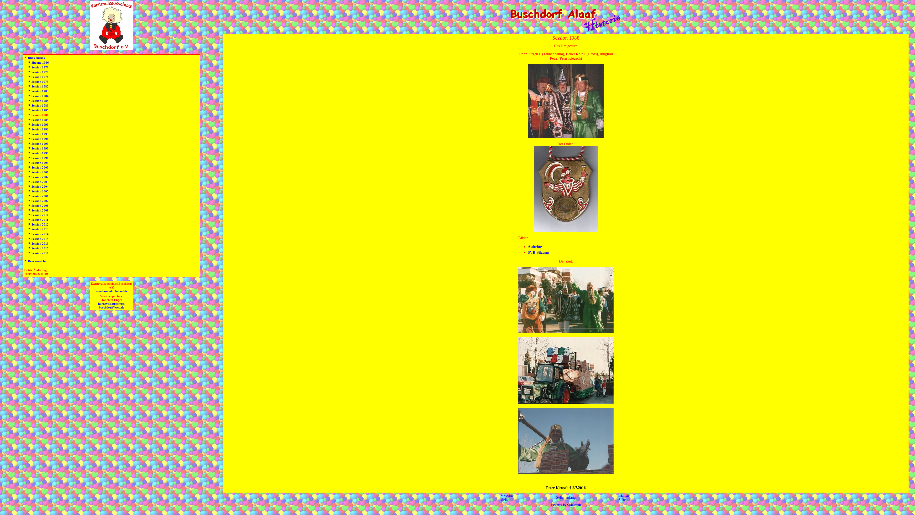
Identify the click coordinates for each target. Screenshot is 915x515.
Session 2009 (40, 210)
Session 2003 (40, 182)
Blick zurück (36, 58)
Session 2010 (40, 215)
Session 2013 (40, 229)
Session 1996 (40, 148)
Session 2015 (40, 239)
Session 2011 (39, 219)
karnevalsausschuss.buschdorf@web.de (111, 305)
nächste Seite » (624, 497)
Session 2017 (40, 248)
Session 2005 (40, 191)
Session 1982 (40, 86)
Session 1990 (40, 124)
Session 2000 (40, 167)
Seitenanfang (566, 497)
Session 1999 (40, 163)
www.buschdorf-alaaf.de (111, 291)
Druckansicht (37, 261)
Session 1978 (40, 77)
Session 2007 (40, 201)
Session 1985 (40, 101)
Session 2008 (40, 205)
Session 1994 (40, 139)
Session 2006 (40, 196)
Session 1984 (40, 96)
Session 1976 (40, 67)
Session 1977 (40, 72)
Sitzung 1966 (40, 62)
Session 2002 (40, 177)
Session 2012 (40, 224)
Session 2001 (40, 172)
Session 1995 (40, 143)
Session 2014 (40, 234)
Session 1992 (40, 129)
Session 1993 (40, 134)
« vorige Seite (507, 497)
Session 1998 (40, 158)
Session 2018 (40, 253)
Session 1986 (40, 105)
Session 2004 (40, 186)
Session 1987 (40, 110)
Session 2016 (40, 243)
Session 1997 (40, 153)
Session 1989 (40, 120)
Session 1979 (40, 81)
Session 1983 (40, 91)
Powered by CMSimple (566, 504)
